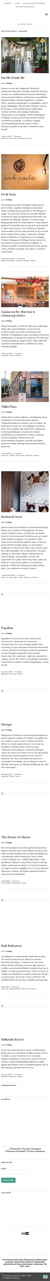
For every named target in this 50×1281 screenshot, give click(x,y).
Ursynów (30, 138)
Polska (21, 577)
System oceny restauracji (34, 3)
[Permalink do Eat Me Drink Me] (25, 72)
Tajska (11, 776)
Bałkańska (4, 674)
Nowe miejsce (13, 138)
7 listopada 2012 (6, 453)
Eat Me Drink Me (13, 77)
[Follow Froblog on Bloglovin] (35, 1151)
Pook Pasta (8, 194)
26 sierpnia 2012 (6, 774)
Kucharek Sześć (11, 517)
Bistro (3, 261)
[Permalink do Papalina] (25, 595)
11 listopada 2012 (6, 353)
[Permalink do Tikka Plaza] (25, 401)
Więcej (15, 1278)
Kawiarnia (4, 138)
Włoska (33, 261)
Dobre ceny (4, 455)
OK (45, 1277)
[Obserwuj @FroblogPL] (15, 1151)
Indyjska (12, 455)
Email (4, 1168)
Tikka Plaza (9, 406)
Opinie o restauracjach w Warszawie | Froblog (12, 15)
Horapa (6, 724)
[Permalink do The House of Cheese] (25, 794)
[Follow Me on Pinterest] (19, 1149)
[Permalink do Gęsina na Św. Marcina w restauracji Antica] (25, 306)
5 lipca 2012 (5, 987)
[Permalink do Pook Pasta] (25, 189)
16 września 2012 (6, 672)
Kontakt (8, 3)
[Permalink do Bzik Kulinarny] (25, 900)
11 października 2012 (8, 575)
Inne (2, 883)
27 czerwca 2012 (6, 1074)
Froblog (9, 83)
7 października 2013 (7, 259)
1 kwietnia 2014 (6, 136)
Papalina (7, 628)
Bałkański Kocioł (12, 1039)
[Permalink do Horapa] (25, 691)
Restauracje (22, 138)
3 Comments (17, 136)
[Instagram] (36, 1149)
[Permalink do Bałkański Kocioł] (25, 1006)
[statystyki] (25, 1234)
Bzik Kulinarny (11, 945)
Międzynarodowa (14, 989)
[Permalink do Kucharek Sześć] (25, 511)
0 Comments (18, 353)
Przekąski (8, 883)
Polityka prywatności (25, 7)
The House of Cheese (15, 837)
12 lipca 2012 (5, 881)
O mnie (17, 3)
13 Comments (21, 259)
